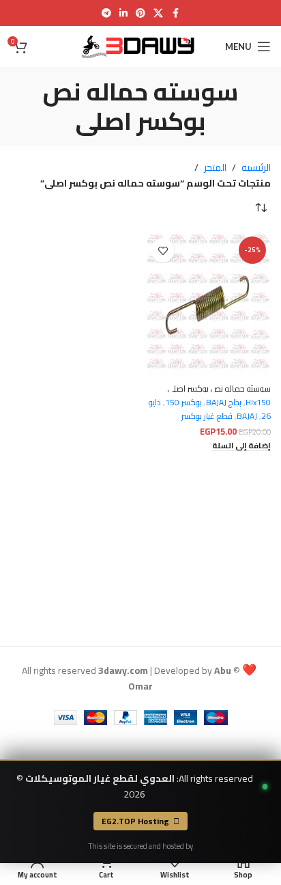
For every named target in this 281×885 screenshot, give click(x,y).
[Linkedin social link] (123, 13)
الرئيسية (256, 167)
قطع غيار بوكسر (207, 416)
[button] (241, 446)
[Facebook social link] (175, 13)
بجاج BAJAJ (223, 402)
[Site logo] (140, 46)
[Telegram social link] (106, 13)
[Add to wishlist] (163, 250)
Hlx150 (258, 402)
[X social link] (158, 13)
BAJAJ (247, 416)
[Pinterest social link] (140, 13)
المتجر (215, 167)
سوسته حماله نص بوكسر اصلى (219, 388)
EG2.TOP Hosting (135, 821)
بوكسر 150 (183, 402)
